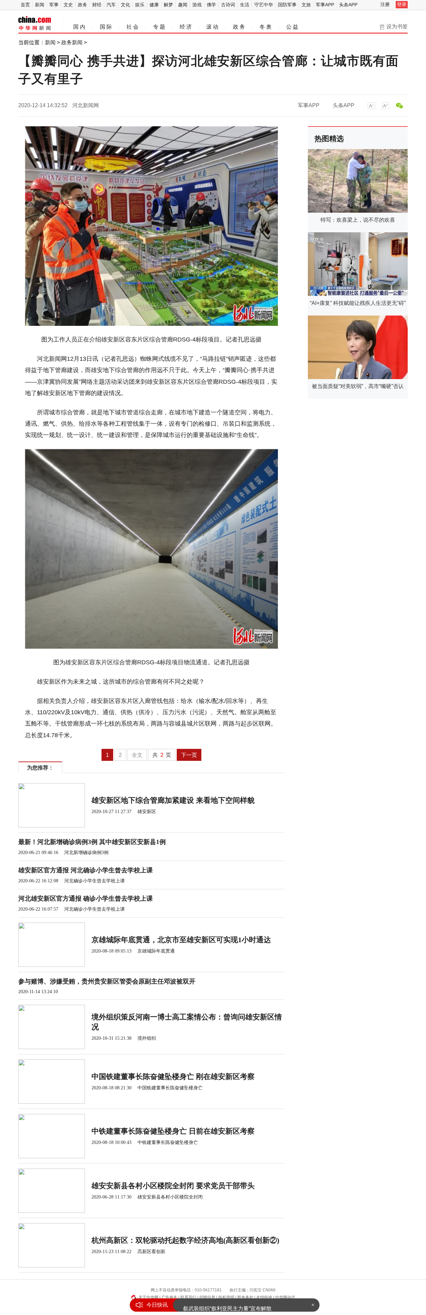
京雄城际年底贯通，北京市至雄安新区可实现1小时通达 (181, 940)
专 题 (159, 27)
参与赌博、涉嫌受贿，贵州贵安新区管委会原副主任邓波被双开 (106, 981)
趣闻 (182, 4)
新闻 (39, 4)
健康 (154, 4)
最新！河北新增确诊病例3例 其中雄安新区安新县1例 (92, 841)
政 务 (239, 27)
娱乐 (139, 4)
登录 (401, 4)
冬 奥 (266, 27)
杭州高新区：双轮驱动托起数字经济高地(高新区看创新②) (185, 1240)
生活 (244, 4)
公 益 (292, 27)
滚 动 (212, 27)
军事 (54, 4)
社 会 (132, 27)
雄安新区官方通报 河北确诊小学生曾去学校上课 (85, 870)
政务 (82, 4)
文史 (68, 4)
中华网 (34, 23)
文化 (125, 4)
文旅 (306, 4)
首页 (25, 4)
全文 (137, 755)
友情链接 (264, 1297)
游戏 (197, 4)
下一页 (189, 755)
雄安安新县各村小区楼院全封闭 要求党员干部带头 (173, 1186)
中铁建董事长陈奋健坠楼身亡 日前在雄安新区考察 (173, 1131)
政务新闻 (72, 42)
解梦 (168, 4)
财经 (97, 4)
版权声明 (226, 1297)
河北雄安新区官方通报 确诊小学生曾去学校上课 (85, 898)
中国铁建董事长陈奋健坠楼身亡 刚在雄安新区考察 (173, 1076)
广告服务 (169, 1297)
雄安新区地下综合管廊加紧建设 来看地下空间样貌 (173, 800)
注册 (385, 4)
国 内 (79, 27)
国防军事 (287, 4)
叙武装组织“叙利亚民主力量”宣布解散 (227, 1305)
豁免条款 (245, 1297)
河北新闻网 (85, 105)
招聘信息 (207, 1297)
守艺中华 (263, 4)
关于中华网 (148, 1297)
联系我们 (188, 1297)
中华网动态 (285, 1297)
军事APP (325, 4)
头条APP (348, 4)
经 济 (186, 27)
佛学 (211, 4)
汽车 (111, 4)
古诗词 (228, 4)
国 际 (106, 27)
